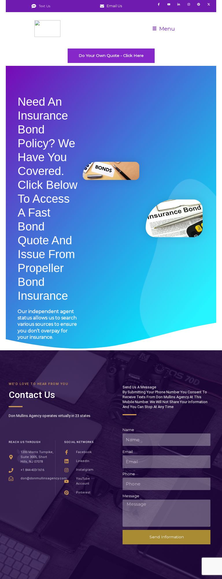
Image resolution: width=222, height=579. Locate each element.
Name (128, 430)
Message (131, 496)
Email (128, 452)
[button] (163, 29)
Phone (129, 474)
